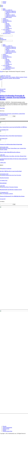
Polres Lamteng (18, 113)
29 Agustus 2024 (3, 138)
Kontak (4, 2)
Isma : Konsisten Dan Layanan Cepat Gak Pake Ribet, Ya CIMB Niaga (13, 127)
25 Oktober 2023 (3, 180)
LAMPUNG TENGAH (5, 75)
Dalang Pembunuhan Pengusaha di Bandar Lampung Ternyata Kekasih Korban (12, 97)
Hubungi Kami (6, 428)
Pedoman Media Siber (7, 431)
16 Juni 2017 (3, 198)
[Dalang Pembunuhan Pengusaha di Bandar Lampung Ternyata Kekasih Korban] (14, 78)
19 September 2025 (4, 173)
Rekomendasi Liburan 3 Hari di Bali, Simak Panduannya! (11, 135)
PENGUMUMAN (3, 183)
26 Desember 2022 (4, 147)
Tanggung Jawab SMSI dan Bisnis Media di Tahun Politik (11, 144)
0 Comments (2, 91)
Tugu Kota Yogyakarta (4, 177)
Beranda (4, 426)
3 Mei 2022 (2, 154)
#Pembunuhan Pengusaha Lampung (7, 113)
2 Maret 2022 (3, 162)
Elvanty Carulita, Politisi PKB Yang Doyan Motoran (10, 152)
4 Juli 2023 (2, 185)
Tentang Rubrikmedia (7, 427)
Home (1, 71)
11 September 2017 (4, 192)
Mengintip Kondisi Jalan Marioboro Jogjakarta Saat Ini (11, 189)
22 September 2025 (4, 129)
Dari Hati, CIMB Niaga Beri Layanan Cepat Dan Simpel (11, 171)
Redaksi (4, 1)
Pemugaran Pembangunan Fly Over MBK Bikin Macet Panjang (12, 196)
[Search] (0, 37)
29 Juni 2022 (3, 89)
